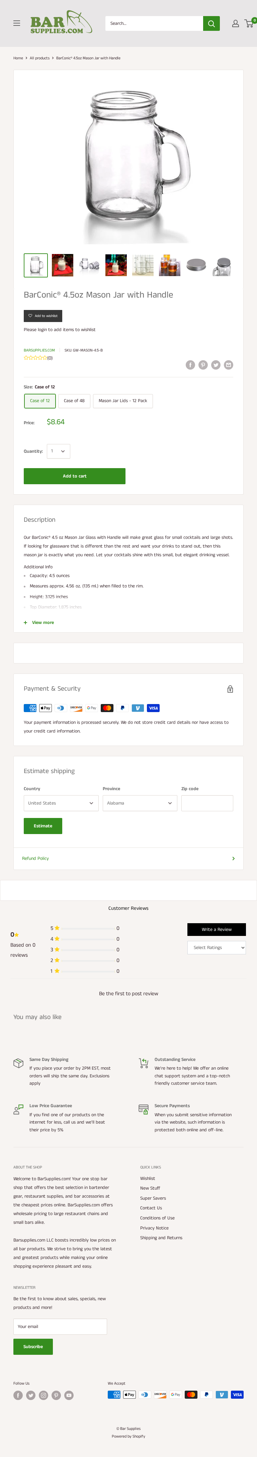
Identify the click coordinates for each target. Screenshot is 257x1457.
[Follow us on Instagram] (43, 1395)
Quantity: (33, 451)
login (42, 329)
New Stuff (150, 1188)
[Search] (211, 23)
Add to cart (75, 476)
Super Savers (153, 1198)
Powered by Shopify (128, 1436)
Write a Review (217, 929)
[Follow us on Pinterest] (56, 1395)
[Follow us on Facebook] (18, 1395)
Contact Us (151, 1208)
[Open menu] (16, 23)
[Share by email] (228, 365)
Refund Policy (35, 858)
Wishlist (147, 1178)
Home (18, 58)
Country (32, 788)
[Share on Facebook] (190, 365)
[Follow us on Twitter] (30, 1395)
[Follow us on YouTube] (69, 1395)
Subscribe (33, 1346)
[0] (249, 23)
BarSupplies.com (39, 350)
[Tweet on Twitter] (216, 365)
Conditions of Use (157, 1218)
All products (40, 58)
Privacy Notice (154, 1228)
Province (111, 788)
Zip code (189, 788)
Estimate (43, 826)
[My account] (235, 23)
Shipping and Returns (161, 1237)
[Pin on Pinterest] (203, 365)
